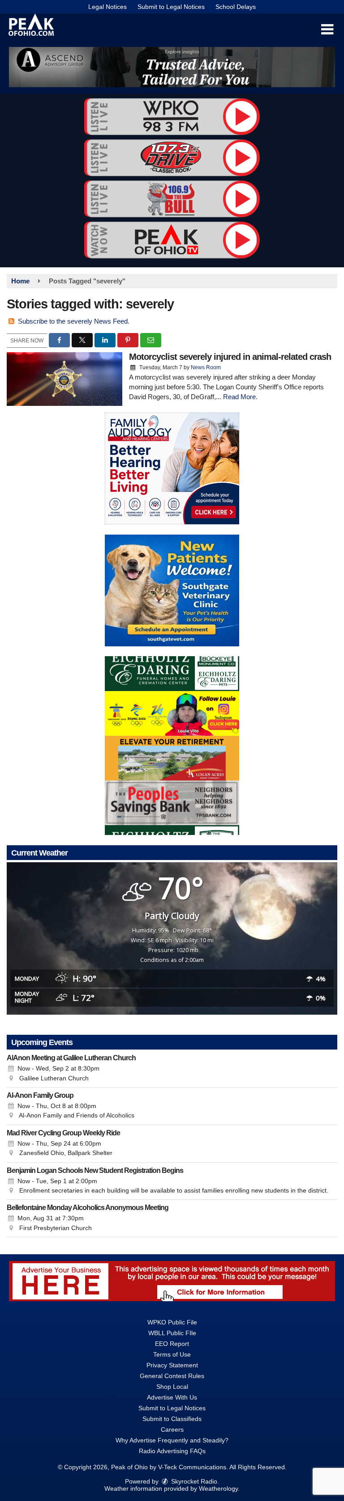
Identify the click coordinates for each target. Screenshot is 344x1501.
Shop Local (172, 1386)
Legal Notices (107, 6)
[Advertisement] (172, 67)
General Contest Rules (172, 1375)
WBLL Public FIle (172, 1333)
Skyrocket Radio (193, 1481)
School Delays (235, 6)
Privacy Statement (172, 1365)
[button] (327, 29)
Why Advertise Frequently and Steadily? (172, 1440)
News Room (206, 367)
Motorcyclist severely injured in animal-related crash (230, 357)
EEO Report (172, 1343)
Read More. (240, 397)
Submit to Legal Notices (171, 6)
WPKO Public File (172, 1322)
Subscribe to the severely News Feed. (73, 321)
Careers (172, 1429)
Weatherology (218, 1488)
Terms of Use (172, 1354)
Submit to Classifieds (172, 1418)
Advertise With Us (172, 1397)
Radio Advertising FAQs (172, 1451)
